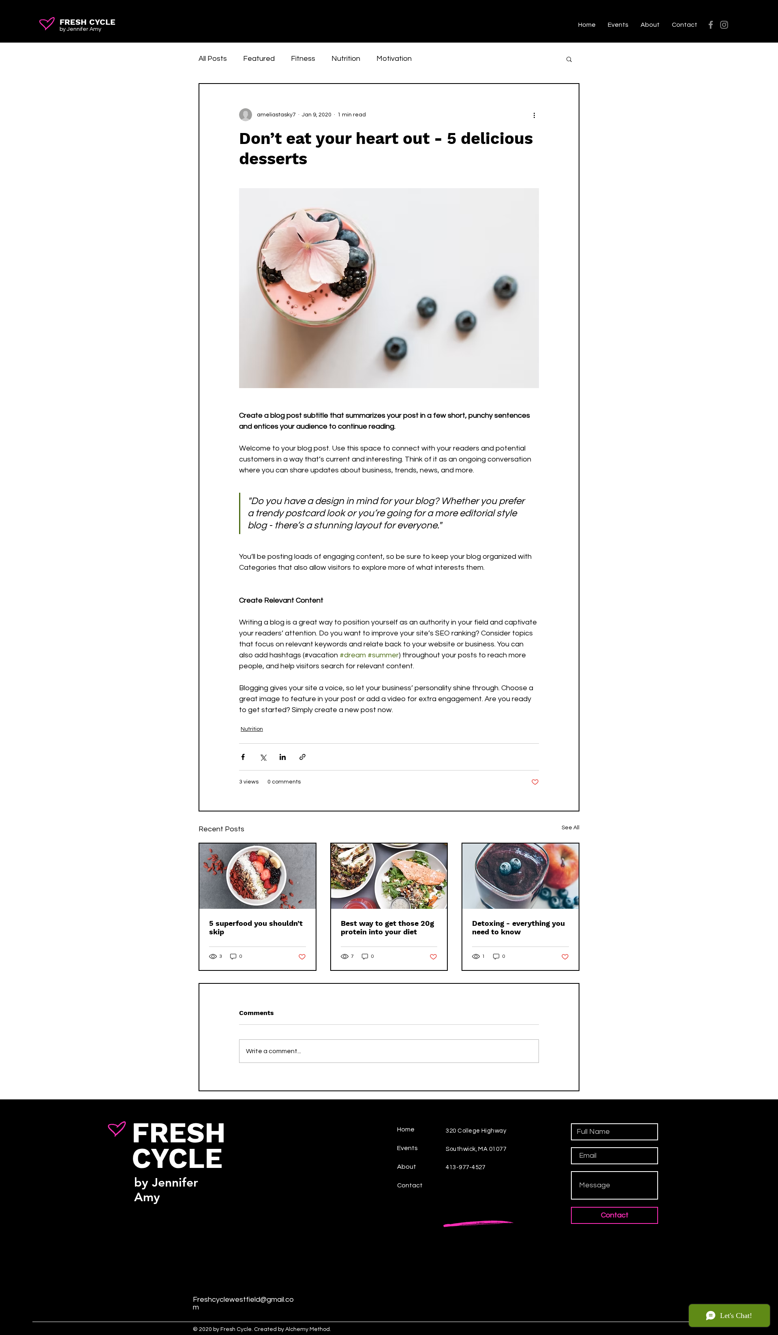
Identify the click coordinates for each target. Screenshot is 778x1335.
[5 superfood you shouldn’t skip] (257, 876)
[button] (569, 59)
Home (406, 1129)
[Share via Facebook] (243, 757)
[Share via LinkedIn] (282, 757)
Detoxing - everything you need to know (518, 927)
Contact (410, 1185)
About (406, 1166)
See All (570, 828)
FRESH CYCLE (87, 22)
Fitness (303, 58)
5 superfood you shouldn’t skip (256, 927)
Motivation (394, 58)
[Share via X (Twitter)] (263, 757)
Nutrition (345, 58)
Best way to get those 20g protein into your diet (387, 927)
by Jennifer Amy (80, 29)
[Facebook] (710, 24)
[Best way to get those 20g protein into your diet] (389, 876)
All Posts (213, 58)
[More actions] (534, 115)
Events (407, 1148)
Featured (259, 58)
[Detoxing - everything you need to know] (520, 876)
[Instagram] (724, 24)
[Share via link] (302, 757)
